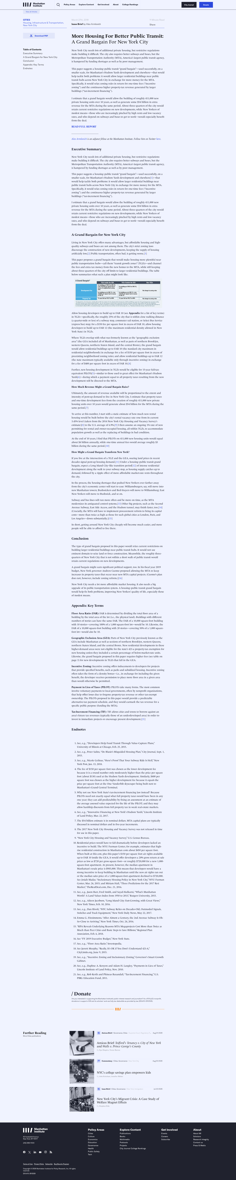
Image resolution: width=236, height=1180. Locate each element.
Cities (26, 19)
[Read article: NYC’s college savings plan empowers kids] (82, 1071)
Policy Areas (69, 4)
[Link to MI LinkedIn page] (35, 1152)
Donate (82, 993)
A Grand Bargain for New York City (40, 57)
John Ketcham (104, 1076)
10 (107, 445)
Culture (91, 1136)
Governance (93, 1145)
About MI (197, 1133)
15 (110, 518)
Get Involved (103, 4)
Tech (90, 1154)
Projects (123, 1145)
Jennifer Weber (117, 1076)
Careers (164, 1136)
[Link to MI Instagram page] (45, 1152)
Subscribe (165, 1139)
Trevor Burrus (115, 1050)
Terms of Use (28, 1164)
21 (143, 719)
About (116, 4)
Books (122, 1136)
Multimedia (125, 1139)
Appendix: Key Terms (33, 64)
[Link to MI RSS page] (51, 1152)
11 (117, 461)
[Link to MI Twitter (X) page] (29, 1152)
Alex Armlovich (93, 24)
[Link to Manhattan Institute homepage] (35, 1131)
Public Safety (94, 1151)
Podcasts (124, 1142)
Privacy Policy (39, 1164)
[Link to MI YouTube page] (40, 1152)
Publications (125, 1133)
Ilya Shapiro (104, 1050)
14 (160, 507)
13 (119, 503)
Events (164, 1133)
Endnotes (28, 68)
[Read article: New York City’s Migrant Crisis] (82, 1099)
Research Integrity (201, 1139)
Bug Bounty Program (61, 1164)
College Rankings (130, 4)
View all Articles (31, 12)
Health (91, 1148)
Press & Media (199, 1145)
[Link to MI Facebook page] (24, 1152)
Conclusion (28, 61)
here (158, 138)
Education (92, 1142)
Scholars (197, 1136)
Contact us (198, 1142)
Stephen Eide (104, 1106)
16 (120, 578)
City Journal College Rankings (133, 1148)
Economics (93, 1139)
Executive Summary (32, 53)
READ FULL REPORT (84, 126)
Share (152, 24)
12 (134, 465)
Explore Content (86, 4)
